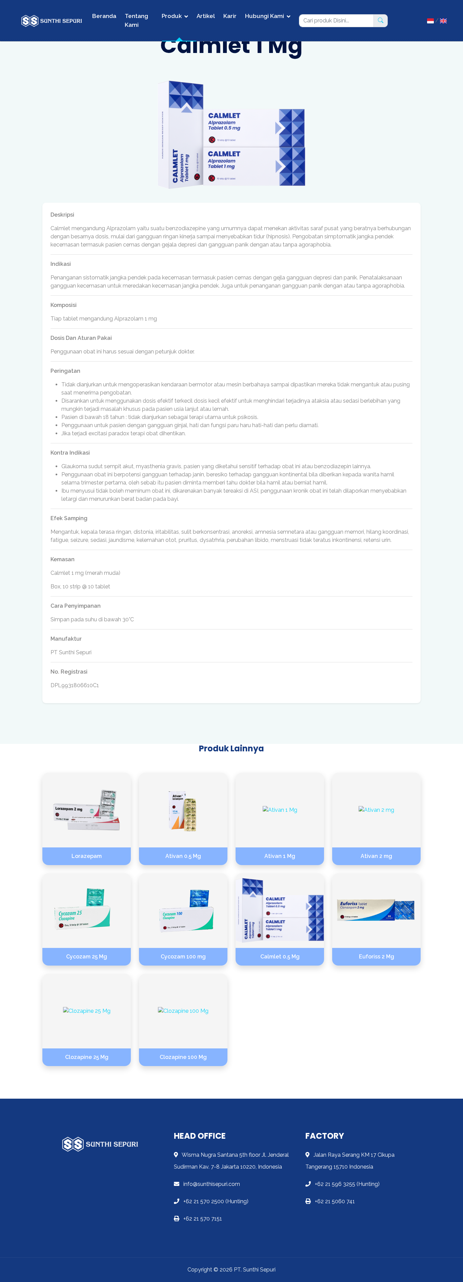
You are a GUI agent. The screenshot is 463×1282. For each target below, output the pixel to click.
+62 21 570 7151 (202, 1218)
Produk (172, 16)
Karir (230, 16)
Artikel (206, 16)
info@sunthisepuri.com (211, 1184)
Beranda (104, 16)
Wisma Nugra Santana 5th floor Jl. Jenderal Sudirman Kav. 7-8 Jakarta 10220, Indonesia (231, 1161)
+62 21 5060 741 (334, 1201)
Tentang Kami (136, 20)
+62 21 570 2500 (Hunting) (215, 1201)
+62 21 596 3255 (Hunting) (347, 1184)
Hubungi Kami (264, 16)
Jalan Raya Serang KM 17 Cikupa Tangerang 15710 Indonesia (350, 1161)
